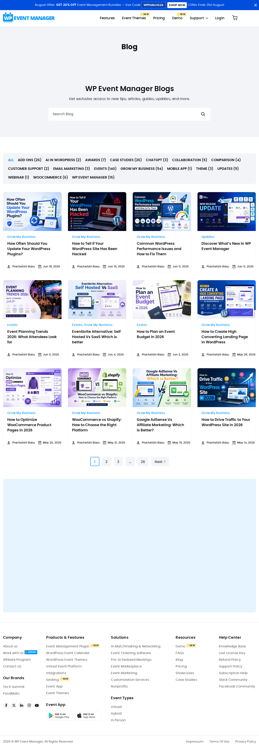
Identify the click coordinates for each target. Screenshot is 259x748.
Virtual (116, 707)
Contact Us (12, 666)
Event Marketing (124, 673)
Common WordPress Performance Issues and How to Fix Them (159, 249)
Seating (52, 679)
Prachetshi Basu (23, 266)
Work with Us (13, 653)
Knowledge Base (232, 646)
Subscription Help (233, 673)
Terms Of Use (219, 741)
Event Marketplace (126, 666)
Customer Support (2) (28, 168)
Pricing (159, 18)
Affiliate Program (17, 659)
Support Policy (230, 666)
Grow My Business (21, 236)
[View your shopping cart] (235, 18)
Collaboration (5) (189, 160)
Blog (179, 659)
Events (12, 325)
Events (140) (105, 168)
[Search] (203, 114)
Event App (54, 686)
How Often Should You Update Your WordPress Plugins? (28, 249)
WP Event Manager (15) (93, 177)
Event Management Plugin (67, 646)
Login (219, 18)
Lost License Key (232, 653)
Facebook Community (237, 686)
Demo (177, 18)
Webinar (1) (18, 177)
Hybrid (116, 713)
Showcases (185, 673)
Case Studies (186, 679)
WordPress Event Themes (66, 659)
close (255, 5)
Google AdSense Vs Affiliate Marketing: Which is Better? (160, 425)
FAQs (180, 653)
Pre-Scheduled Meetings (131, 659)
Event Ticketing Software (131, 653)
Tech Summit (13, 686)
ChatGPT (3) (157, 160)
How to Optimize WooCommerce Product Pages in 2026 (29, 425)
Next (158, 462)
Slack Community (233, 679)
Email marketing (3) (71, 168)
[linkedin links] (21, 705)
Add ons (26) (29, 160)
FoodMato (11, 693)
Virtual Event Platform (63, 666)
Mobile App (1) (179, 168)
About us (10, 646)
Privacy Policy (245, 741)
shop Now (177, 5)
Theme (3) (204, 168)
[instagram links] (29, 705)
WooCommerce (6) (50, 177)
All (11, 160)
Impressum (194, 741)
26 (143, 462)
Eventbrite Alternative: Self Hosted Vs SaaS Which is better (96, 337)
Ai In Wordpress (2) (63, 160)
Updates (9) (228, 168)
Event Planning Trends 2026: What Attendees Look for (32, 337)
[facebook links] (6, 705)
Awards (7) (95, 160)
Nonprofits (119, 686)
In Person (118, 720)
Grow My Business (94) (142, 168)
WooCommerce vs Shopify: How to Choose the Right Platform (97, 425)
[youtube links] (37, 705)
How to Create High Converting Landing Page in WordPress (225, 337)
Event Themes (134, 18)
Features (107, 18)
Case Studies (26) (126, 160)
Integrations (56, 673)
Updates (208, 236)
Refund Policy (230, 659)
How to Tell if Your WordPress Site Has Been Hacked (94, 249)
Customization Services (130, 679)
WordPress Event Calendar (68, 653)
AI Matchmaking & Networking (135, 646)
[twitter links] (14, 705)
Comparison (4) (226, 160)
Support (197, 18)
